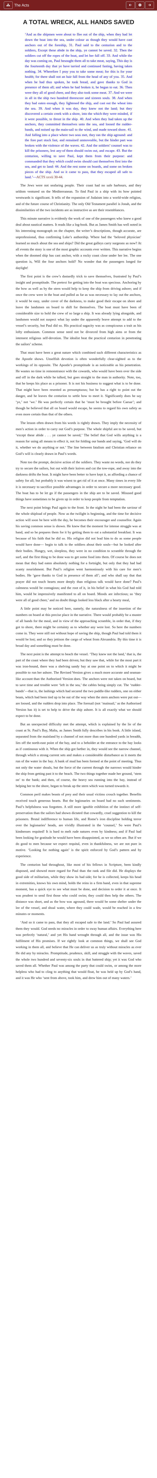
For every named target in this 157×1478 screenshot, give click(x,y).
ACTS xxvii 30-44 (49, 177)
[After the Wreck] (149, 5)
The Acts (21, 5)
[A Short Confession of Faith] (130, 5)
